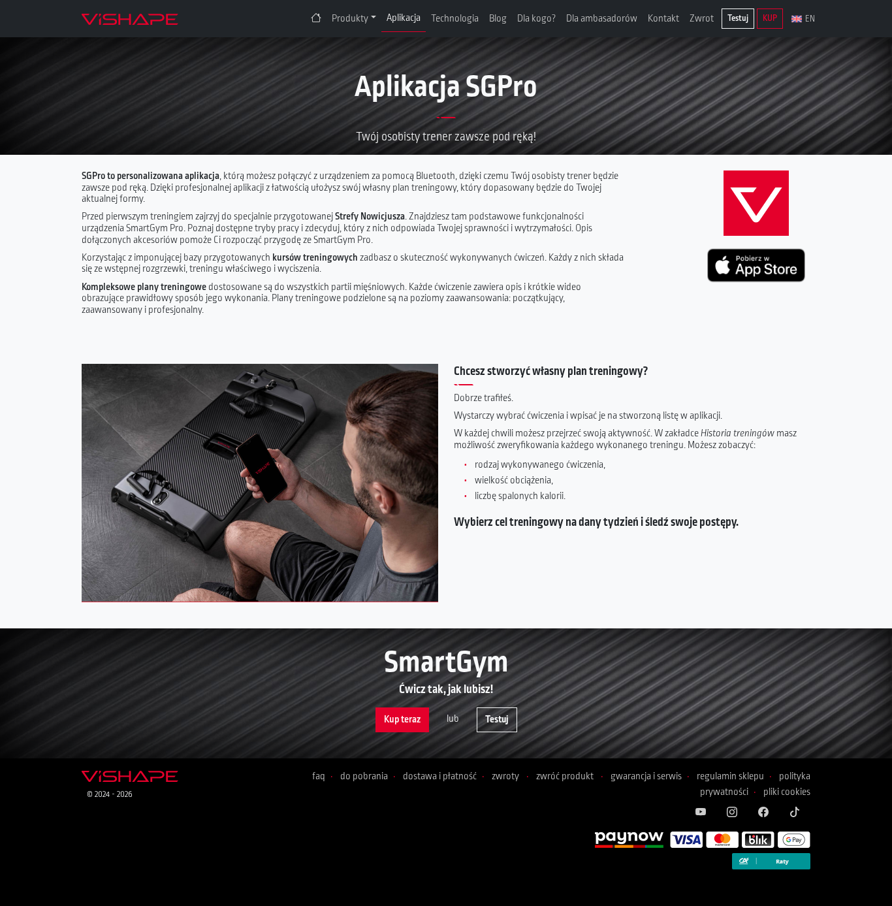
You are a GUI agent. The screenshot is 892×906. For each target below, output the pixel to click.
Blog (498, 18)
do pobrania (364, 776)
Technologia (455, 18)
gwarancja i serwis (646, 776)
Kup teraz (402, 719)
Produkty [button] (350, 18)
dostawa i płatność (440, 776)
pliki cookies (786, 792)
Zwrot (702, 18)
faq (318, 776)
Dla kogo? (536, 18)
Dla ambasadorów (601, 18)
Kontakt (663, 18)
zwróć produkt (565, 776)
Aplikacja (404, 18)
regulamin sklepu (730, 776)
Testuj (737, 18)
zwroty (505, 776)
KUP (770, 18)
